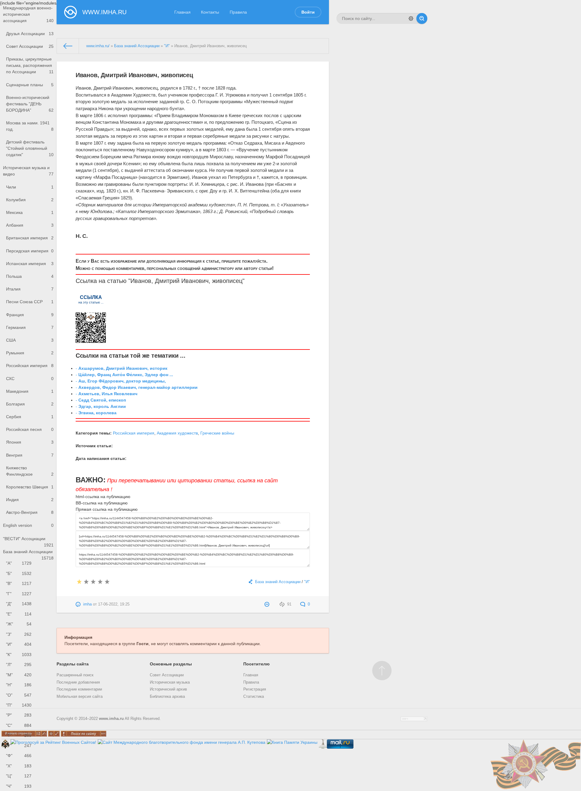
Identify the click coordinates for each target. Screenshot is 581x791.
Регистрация (254, 689)
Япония (30, 442)
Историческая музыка (170, 682)
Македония (30, 391)
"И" (18, 644)
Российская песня (30, 429)
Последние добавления (78, 682)
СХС (30, 378)
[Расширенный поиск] (410, 18)
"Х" (18, 765)
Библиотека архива (167, 696)
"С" (18, 725)
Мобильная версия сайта (80, 696)
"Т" (18, 735)
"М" (18, 674)
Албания (30, 225)
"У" (18, 745)
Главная (182, 12)
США (30, 340)
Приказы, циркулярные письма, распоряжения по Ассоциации (30, 65)
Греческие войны (217, 433)
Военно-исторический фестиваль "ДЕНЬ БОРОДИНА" (30, 104)
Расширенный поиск (75, 675)
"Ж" (18, 624)
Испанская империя (30, 263)
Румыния (30, 352)
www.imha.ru (111, 719)
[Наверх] (382, 670)
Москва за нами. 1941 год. (30, 126)
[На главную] (68, 46)
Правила (238, 12)
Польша (30, 276)
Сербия (30, 416)
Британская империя (30, 237)
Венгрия (30, 455)
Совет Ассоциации (30, 46)
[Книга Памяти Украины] (292, 742)
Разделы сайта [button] (73, 663)
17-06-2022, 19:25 (114, 604)
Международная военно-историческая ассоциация (28, 14)
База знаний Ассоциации (28, 553)
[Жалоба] (267, 604)
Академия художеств (177, 433)
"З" (18, 634)
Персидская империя (30, 250)
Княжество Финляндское (30, 471)
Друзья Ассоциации (30, 33)
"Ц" (18, 775)
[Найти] (421, 18)
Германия (30, 327)
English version (28, 525)
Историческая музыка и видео (28, 170)
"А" (18, 563)
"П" (18, 705)
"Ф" (18, 755)
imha (87, 604)
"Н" (18, 684)
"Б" (18, 573)
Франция (30, 314)
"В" (18, 583)
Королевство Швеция (30, 486)
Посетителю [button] (256, 663)
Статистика (253, 696)
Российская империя (30, 365)
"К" (18, 654)
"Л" (18, 664)
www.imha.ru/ (98, 46)
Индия (30, 499)
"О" (18, 695)
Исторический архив (168, 689)
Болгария (30, 404)
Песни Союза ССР (30, 301)
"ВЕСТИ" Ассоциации (28, 540)
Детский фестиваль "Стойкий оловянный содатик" (30, 148)
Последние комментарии (79, 689)
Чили (30, 187)
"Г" (18, 593)
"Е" (18, 614)
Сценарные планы (30, 84)
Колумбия (30, 199)
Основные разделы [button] (171, 663)
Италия (30, 289)
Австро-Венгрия (30, 512)
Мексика (30, 212)
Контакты (210, 12)
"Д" (18, 603)
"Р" (18, 715)
